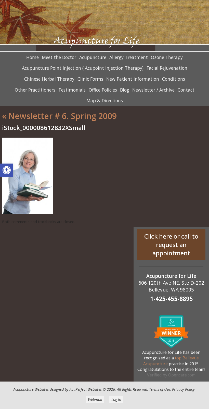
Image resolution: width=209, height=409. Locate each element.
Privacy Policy (183, 389)
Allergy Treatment (128, 57)
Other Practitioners (35, 90)
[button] (6, 170)
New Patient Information (132, 79)
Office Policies (103, 90)
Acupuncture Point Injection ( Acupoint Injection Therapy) (82, 68)
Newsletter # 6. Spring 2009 (59, 115)
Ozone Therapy (167, 57)
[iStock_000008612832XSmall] (27, 212)
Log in (116, 399)
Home (32, 57)
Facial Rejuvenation (167, 68)
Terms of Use (159, 389)
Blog (124, 90)
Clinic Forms (90, 79)
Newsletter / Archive (153, 90)
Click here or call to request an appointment (171, 244)
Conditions (173, 79)
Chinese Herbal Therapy (49, 79)
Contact (186, 90)
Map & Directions (104, 100)
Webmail (95, 399)
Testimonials (72, 90)
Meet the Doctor (59, 57)
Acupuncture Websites (31, 389)
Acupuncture (92, 57)
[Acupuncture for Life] (104, 26)
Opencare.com (181, 375)
